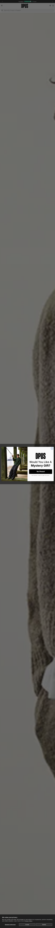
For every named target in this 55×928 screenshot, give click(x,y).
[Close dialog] (52, 448)
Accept (27, 924)
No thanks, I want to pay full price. (41, 475)
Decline (44, 924)
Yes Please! (40, 471)
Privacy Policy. (28, 921)
